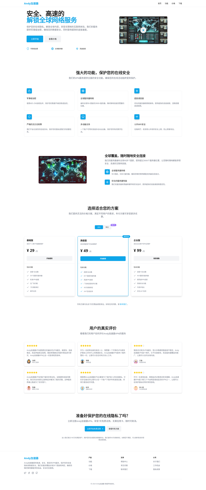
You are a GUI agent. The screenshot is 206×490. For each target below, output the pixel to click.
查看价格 (53, 39)
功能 (166, 3)
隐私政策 (156, 469)
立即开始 (35, 39)
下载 (180, 3)
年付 (108, 226)
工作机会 (156, 465)
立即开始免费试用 (94, 429)
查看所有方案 (114, 429)
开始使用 (49, 258)
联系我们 (123, 304)
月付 (98, 227)
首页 (159, 3)
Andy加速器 (100, 484)
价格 (173, 3)
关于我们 (156, 461)
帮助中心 (124, 461)
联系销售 (157, 258)
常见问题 (124, 465)
